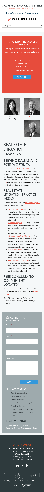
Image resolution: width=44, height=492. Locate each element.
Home (5, 474)
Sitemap (27, 478)
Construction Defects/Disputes (22, 403)
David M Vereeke (32, 139)
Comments (10, 358)
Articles (14, 476)
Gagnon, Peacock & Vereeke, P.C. (16, 169)
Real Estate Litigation (19, 393)
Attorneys (22, 474)
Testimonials (7, 476)
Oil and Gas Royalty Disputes (22, 409)
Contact (29, 476)
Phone (8, 347)
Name (9, 325)
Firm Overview (13, 474)
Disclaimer (36, 476)
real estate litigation (32, 203)
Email (9, 336)
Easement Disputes (18, 400)
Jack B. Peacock (32, 117)
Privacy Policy (19, 478)
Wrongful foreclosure (16, 209)
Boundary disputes (15, 249)
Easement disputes (15, 223)
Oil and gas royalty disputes (18, 260)
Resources (22, 476)
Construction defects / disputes (19, 236)
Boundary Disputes (18, 406)
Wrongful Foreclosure (19, 396)
